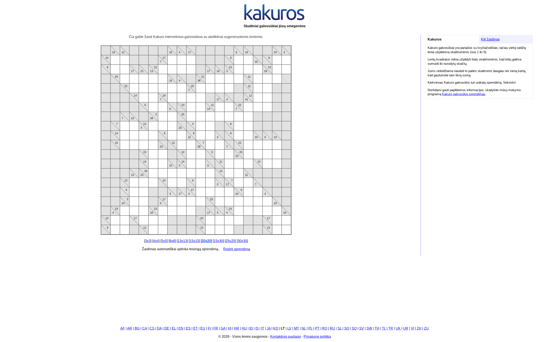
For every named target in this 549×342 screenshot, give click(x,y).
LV (289, 328)
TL (384, 328)
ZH (419, 328)
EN (180, 328)
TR (390, 328)
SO (346, 328)
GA (223, 328)
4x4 (156, 241)
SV (361, 328)
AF (122, 328)
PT (317, 328)
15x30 (218, 241)
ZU (426, 328)
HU (244, 328)
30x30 (242, 241)
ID (251, 328)
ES (188, 328)
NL (304, 328)
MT (296, 328)
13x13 (182, 241)
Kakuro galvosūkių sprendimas (463, 94)
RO (324, 328)
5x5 (164, 241)
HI (229, 328)
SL (340, 328)
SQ (354, 328)
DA (159, 328)
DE (166, 328)
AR (129, 328)
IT (262, 328)
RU (332, 328)
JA (269, 328)
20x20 (206, 241)
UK (398, 328)
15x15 (194, 241)
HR (236, 328)
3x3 (148, 241)
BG (137, 328)
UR (405, 328)
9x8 (172, 241)
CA (144, 328)
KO (275, 328)
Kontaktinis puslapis (285, 336)
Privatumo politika (317, 336)
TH (377, 328)
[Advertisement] (274, 289)
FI (209, 328)
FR (215, 328)
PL (310, 328)
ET (195, 328)
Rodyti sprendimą (236, 249)
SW (369, 328)
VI (412, 328)
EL (174, 328)
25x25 (230, 241)
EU (202, 328)
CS (151, 328)
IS (257, 328)
